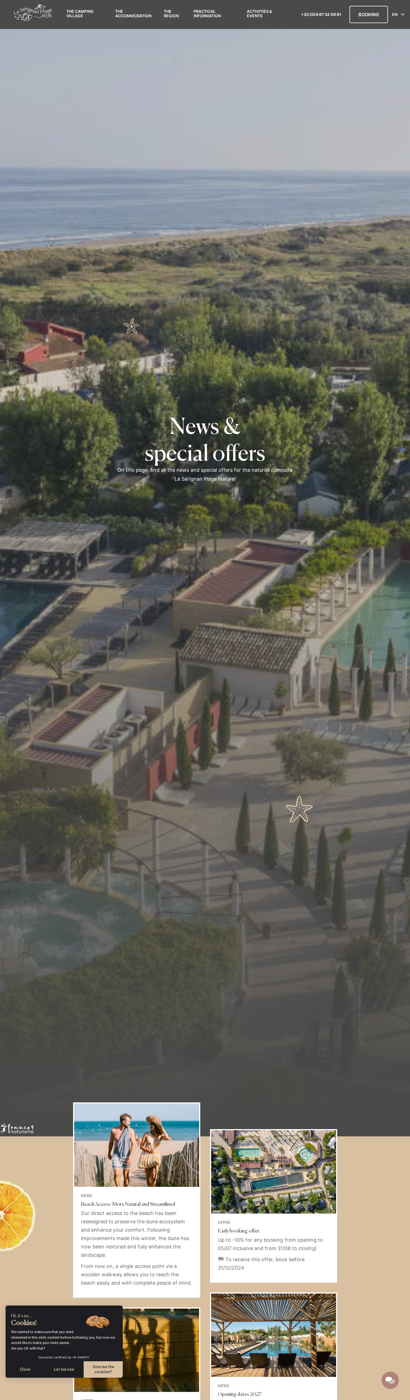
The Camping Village (80, 13)
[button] (8, 1394)
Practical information (207, 13)
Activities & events (259, 13)
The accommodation (133, 13)
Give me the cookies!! (103, 1369)
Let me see (64, 1369)
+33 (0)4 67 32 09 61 (321, 14)
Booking (368, 14)
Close (25, 1369)
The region (171, 13)
